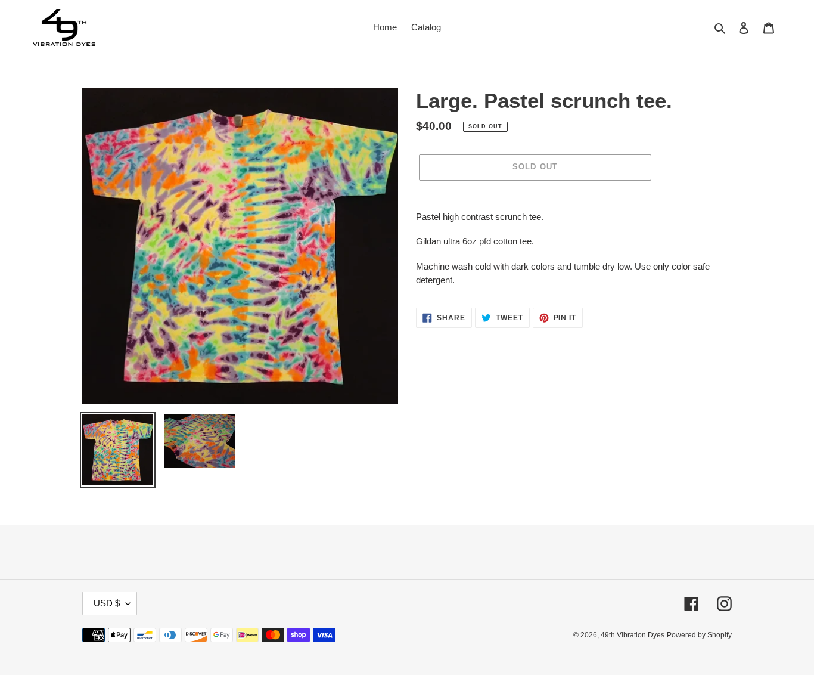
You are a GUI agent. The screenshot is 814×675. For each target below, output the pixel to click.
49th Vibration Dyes (632, 635)
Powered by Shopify (699, 635)
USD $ (107, 603)
